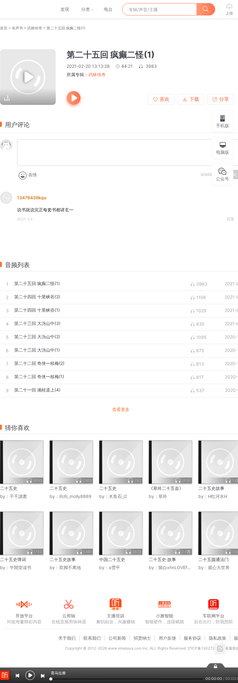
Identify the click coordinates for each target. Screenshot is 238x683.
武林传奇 (34, 28)
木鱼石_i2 (118, 496)
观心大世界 (219, 567)
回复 (230, 219)
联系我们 (92, 638)
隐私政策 (217, 638)
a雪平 (114, 567)
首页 (3, 28)
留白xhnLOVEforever (179, 567)
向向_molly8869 (75, 496)
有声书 (17, 28)
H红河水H (217, 496)
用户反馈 (167, 638)
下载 (194, 99)
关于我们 (67, 638)
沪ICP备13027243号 (205, 648)
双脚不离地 (70, 567)
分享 (224, 99)
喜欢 (165, 99)
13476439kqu (31, 197)
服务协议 (192, 638)
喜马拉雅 (24, 9)
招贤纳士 (142, 638)
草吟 (162, 496)
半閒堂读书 (20, 567)
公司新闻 (117, 638)
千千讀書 (18, 496)
